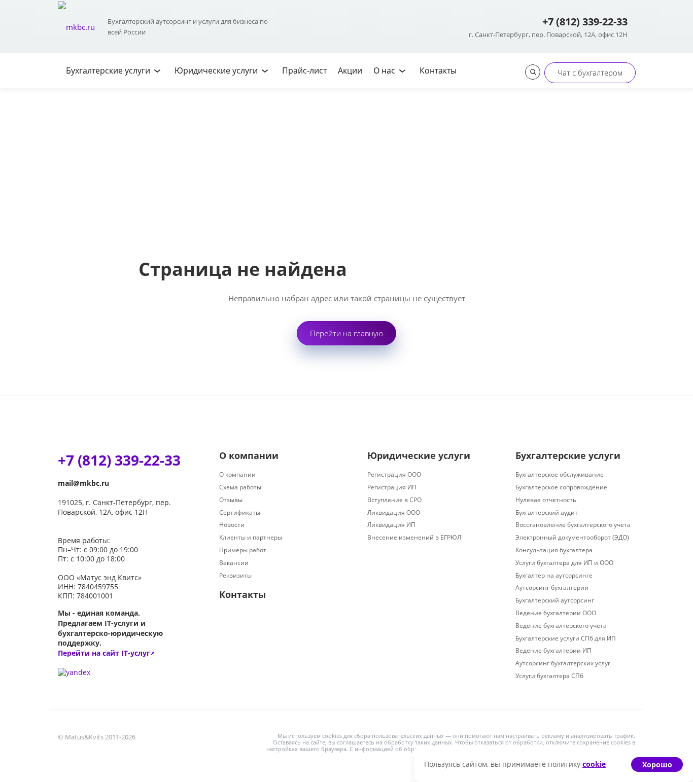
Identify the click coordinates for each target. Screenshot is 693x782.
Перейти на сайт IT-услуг (106, 653)
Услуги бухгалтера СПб (549, 675)
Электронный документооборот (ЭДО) (572, 537)
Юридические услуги (418, 455)
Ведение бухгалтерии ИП (553, 650)
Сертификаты (239, 512)
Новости (232, 524)
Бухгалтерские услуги (567, 455)
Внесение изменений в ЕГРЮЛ (414, 537)
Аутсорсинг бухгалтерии (551, 587)
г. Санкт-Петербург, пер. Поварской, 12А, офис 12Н (548, 34)
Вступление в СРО (394, 499)
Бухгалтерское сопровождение (561, 487)
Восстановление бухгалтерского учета (573, 524)
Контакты (242, 594)
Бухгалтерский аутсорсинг (554, 600)
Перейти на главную (346, 333)
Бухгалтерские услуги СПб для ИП (565, 638)
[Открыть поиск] (532, 72)
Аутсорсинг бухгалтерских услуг (562, 663)
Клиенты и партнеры (250, 537)
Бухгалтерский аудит (546, 512)
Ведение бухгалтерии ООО (555, 613)
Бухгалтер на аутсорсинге (554, 575)
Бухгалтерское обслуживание (559, 474)
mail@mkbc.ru (83, 483)
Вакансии (234, 562)
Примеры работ (242, 550)
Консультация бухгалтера (554, 550)
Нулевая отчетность (545, 499)
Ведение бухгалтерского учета (561, 625)
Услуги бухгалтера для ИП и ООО (564, 562)
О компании (249, 455)
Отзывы (230, 499)
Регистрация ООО (394, 474)
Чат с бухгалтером (590, 72)
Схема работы (240, 487)
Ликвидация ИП (391, 524)
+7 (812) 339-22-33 (585, 21)
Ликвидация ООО (393, 512)
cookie (594, 764)
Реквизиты (235, 575)
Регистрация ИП (392, 487)
